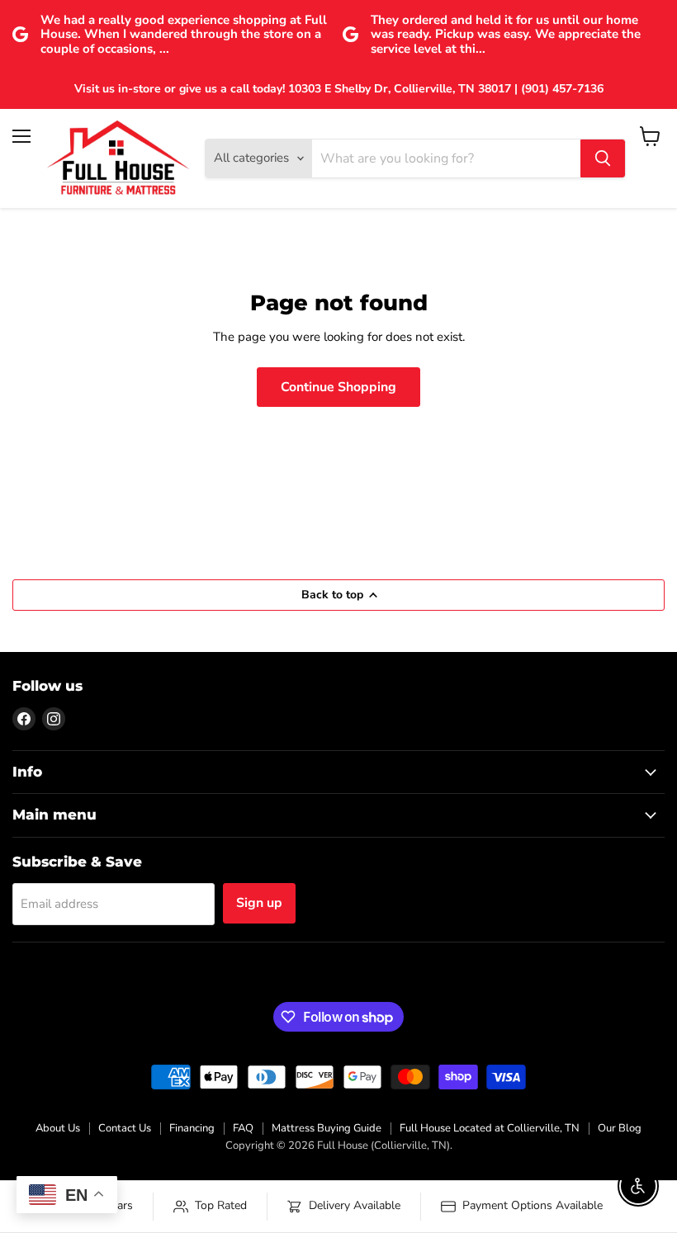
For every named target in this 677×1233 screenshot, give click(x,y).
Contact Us (124, 1128)
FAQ (243, 1128)
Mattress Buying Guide (326, 1128)
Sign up (259, 903)
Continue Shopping (338, 387)
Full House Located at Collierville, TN (490, 1128)
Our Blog (619, 1128)
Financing (192, 1128)
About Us (58, 1128)
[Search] (602, 158)
